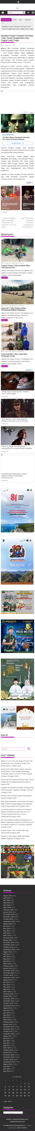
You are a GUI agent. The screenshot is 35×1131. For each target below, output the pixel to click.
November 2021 (8, 1029)
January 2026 (7, 912)
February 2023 (8, 994)
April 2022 (6, 1017)
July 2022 (6, 1010)
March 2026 (7, 907)
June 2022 (6, 1013)
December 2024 (8, 942)
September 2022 (9, 1006)
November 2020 (8, 1057)
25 (5, 1096)
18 (5, 1093)
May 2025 (6, 931)
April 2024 (6, 961)
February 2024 (8, 966)
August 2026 (7, 896)
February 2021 (8, 1050)
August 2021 (7, 1036)
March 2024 (7, 963)
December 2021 (8, 1027)
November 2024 (8, 945)
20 (13, 1093)
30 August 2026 (7, 263)
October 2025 (8, 919)
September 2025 (9, 921)
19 (9, 1093)
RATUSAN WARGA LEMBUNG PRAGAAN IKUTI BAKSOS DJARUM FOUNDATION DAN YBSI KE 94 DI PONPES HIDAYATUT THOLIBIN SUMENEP (17, 822)
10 (29, 1087)
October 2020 (8, 1059)
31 (29, 1096)
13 (13, 1090)
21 (17, 1093)
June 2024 (6, 956)
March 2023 (7, 992)
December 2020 (8, 1055)
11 (5, 1090)
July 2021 (6, 1038)
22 (21, 1093)
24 (29, 1093)
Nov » (10, 1101)
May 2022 (6, 1015)
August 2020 (7, 1064)
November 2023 (8, 973)
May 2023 (6, 987)
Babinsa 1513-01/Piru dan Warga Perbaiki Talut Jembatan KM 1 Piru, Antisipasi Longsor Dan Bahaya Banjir (17, 763)
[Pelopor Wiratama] (2, 12)
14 (17, 1090)
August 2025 (7, 924)
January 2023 (7, 996)
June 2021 (6, 1041)
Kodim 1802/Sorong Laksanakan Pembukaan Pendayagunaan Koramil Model (27, 222)
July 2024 (6, 954)
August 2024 (7, 952)
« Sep (5, 1101)
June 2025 (6, 928)
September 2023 (9, 977)
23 (25, 1093)
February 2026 (8, 910)
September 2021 (9, 1034)
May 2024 (6, 959)
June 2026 (6, 900)
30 (25, 1096)
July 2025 (6, 926)
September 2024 (9, 949)
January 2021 (7, 1052)
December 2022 (8, 999)
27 (13, 1096)
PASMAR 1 (5, 212)
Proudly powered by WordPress (14, 1125)
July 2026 (6, 898)
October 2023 (8, 975)
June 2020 (6, 1069)
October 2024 (8, 947)
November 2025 (8, 917)
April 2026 (6, 905)
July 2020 (6, 1066)
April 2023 (6, 989)
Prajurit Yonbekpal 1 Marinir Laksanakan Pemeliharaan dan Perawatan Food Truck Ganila (9, 222)
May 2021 (6, 1043)
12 (9, 1090)
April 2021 (6, 1045)
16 (25, 1090)
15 (21, 1090)
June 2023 (6, 984)
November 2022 (8, 1001)
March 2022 (7, 1020)
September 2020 (9, 1062)
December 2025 (8, 914)
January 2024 (7, 968)
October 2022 (8, 1003)
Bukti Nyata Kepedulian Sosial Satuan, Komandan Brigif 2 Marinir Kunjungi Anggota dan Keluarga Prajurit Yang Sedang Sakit (17, 803)
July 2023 (6, 982)
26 (9, 1096)
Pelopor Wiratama (19, 263)
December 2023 (8, 970)
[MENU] (33, 12)
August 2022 (7, 1008)
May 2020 (6, 1071)
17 (29, 1090)
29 (21, 1096)
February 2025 (8, 938)
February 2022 (8, 1022)
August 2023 (7, 980)
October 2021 (8, 1031)
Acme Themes (22, 1128)
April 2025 (6, 933)
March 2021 (7, 1048)
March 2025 (7, 935)
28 (17, 1096)
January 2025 (7, 940)
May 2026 (6, 903)
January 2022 (7, 1024)
